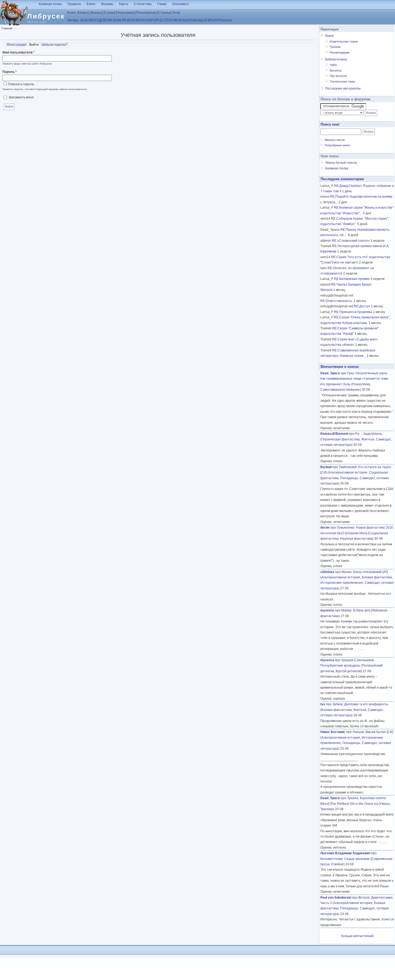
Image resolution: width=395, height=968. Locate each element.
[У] (171, 20)
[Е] (105, 20)
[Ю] (210, 20)
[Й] (124, 20)
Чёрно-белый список (341, 163)
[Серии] (109, 13)
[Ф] (176, 20)
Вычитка (335, 70)
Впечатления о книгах (340, 367)
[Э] (205, 20)
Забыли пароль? (54, 45)
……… (359, 649)
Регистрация (16, 45)
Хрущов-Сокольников (357, 660)
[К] (128, 20)
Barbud (326, 467)
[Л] (133, 20)
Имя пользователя (18, 52)
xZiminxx (327, 572)
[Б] (87, 20)
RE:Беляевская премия (352, 279)
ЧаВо (333, 64)
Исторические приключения (341, 583)
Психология (361, 384)
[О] (148, 20)
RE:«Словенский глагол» (351, 241)
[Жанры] (96, 13)
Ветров (363, 897)
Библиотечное (336, 59)
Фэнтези (367, 439)
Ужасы (385, 804)
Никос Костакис (332, 732)
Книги (329, 36)
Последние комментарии (342, 179)
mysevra (327, 610)
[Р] (157, 20)
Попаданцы (349, 478)
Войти (34, 45)
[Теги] (176, 13)
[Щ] (200, 20)
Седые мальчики (356, 859)
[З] (114, 20)
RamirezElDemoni (334, 434)
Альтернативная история (348, 472)
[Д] (100, 20)
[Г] (96, 20)
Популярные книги (337, 145)
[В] (91, 20)
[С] (162, 20)
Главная (6, 28)
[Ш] (194, 20)
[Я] (216, 20)
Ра (358, 434)
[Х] (180, 20)
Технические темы (342, 81)
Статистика (143, 4)
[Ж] (109, 20)
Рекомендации (339, 52)
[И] (119, 20)
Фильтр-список (335, 139)
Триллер (326, 809)
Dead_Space (330, 373)
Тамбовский (348, 467)
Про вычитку (338, 75)
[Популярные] (145, 13)
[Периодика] (125, 13)
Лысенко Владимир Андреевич (345, 853)
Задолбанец (372, 434)
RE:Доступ (362, 306)
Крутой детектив (348, 671)
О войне (337, 864)
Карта (123, 4)
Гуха (350, 373)
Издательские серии (344, 41)
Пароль (9, 72)
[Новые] (83, 13)
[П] (152, 20)
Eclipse (358, 610)
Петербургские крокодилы (340, 665)
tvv (322, 704)
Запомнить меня (21, 97)
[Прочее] (225, 20)
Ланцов (358, 732)
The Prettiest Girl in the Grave (352, 804)
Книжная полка (50, 4)
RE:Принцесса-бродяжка (353, 312)
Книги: (72, 13)
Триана (352, 798)
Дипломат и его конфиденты (366, 704)
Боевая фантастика (377, 577)
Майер (346, 610)
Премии (335, 46)
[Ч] (190, 20)
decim (325, 527)
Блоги (91, 4)
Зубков (337, 704)
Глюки (161, 4)
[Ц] (185, 20)
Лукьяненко (345, 527)
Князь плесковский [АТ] (370, 572)
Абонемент (180, 4)
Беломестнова (331, 859)
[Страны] (164, 13)
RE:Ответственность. (336, 301)
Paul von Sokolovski (335, 897)
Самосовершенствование (340, 390)
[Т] (166, 20)
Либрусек (46, 16)
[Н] (143, 20)
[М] (138, 20)
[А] (82, 20)
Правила (74, 4)
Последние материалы (343, 88)
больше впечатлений (357, 936)
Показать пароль (21, 84)
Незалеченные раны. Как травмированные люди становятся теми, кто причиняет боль (354, 378)
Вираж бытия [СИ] (379, 732)
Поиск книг (330, 124)
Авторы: (73, 20)
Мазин (346, 572)
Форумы (107, 4)
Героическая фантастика (340, 439)
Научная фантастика (356, 538)
